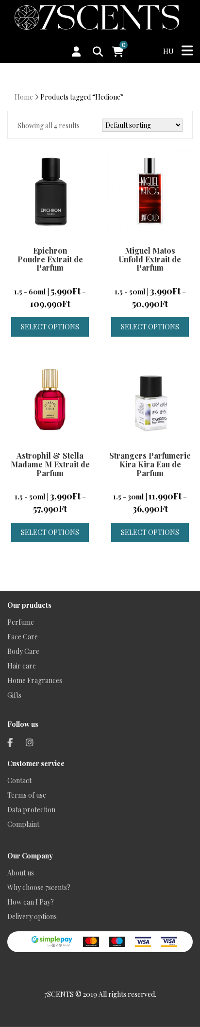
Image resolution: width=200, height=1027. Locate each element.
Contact (19, 780)
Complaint (23, 824)
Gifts (14, 695)
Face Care (22, 636)
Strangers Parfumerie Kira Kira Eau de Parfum (150, 464)
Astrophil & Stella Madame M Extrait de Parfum (50, 464)
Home (24, 97)
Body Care (23, 651)
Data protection (31, 809)
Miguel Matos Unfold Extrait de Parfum (150, 259)
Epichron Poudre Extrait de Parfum (50, 259)
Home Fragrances (34, 680)
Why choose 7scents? (38, 887)
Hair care (21, 665)
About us (20, 872)
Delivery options (32, 916)
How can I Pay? (30, 902)
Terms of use (26, 795)
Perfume (20, 622)
